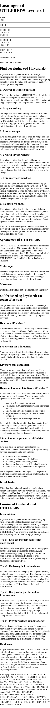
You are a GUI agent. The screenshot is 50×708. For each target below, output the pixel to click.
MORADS (18, 689)
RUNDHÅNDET (40, 687)
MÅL (16, 687)
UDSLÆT (38, 674)
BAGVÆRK (7, 704)
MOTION (37, 682)
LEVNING (30, 689)
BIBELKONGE (16, 699)
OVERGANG (6, 677)
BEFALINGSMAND (9, 697)
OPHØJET (20, 677)
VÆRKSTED (15, 682)
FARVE (3, 682)
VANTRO (24, 684)
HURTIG (28, 674)
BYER (18, 704)
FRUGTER (32, 677)
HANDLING (28, 692)
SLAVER (41, 689)
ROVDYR (6, 702)
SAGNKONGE (7, 694)
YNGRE (16, 692)
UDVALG (25, 687)
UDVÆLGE (36, 684)
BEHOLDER (6, 687)
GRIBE (42, 677)
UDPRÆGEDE (28, 702)
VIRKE (3, 699)
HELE (32, 697)
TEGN (24, 697)
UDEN (3, 679)
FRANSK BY (43, 702)
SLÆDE (14, 684)
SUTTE (11, 679)
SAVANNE (5, 692)
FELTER (4, 684)
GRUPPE (20, 694)
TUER (16, 702)
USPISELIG (5, 689)
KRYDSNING (24, 679)
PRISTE (27, 682)
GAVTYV (42, 697)
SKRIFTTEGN (32, 699)
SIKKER (45, 699)
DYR (29, 694)
